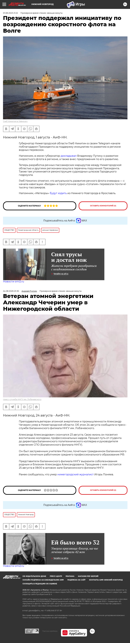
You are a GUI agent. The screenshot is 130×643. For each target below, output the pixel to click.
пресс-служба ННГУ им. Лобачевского (22, 399)
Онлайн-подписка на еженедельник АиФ (43, 580)
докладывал (69, 155)
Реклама (70, 576)
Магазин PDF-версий (88, 576)
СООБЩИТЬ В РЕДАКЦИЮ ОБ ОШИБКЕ (40, 584)
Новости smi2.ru (13, 281)
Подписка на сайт (76, 580)
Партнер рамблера (49, 631)
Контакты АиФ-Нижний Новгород (106, 580)
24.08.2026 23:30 (11, 291)
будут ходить (58, 193)
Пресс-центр (56, 576)
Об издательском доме (34, 576)
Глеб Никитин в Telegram (15, 121)
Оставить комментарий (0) (103, 206)
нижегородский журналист (75, 474)
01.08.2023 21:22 (10, 13)
